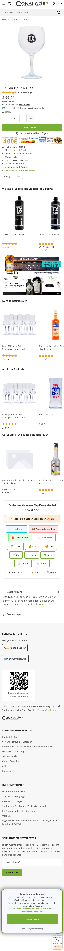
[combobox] (26, 12)
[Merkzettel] (10, 4)
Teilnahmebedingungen (14, 796)
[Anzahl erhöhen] (23, 118)
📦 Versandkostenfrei (43, 528)
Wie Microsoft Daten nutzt (32, 911)
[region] (32, 52)
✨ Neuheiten (16, 528)
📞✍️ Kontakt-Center (15, 647)
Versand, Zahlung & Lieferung (17, 741)
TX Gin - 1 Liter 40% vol (13, 234)
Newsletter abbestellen (13, 791)
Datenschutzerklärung (13, 751)
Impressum (8, 770)
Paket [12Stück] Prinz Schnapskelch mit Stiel (13, 347)
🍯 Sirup (32, 546)
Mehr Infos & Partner (21, 908)
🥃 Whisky (23, 563)
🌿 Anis (48, 554)
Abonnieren (12, 872)
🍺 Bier (35, 572)
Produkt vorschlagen (12, 801)
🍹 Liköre (15, 546)
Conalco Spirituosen (47, 709)
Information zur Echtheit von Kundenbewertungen (27, 746)
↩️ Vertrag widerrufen (15, 658)
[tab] (31, 598)
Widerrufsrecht (9, 756)
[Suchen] (58, 12)
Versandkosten (24, 104)
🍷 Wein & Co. (15, 572)
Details (57, 947)
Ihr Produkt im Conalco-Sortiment (19, 811)
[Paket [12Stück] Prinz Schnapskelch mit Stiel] (19, 325)
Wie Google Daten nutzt (41, 908)
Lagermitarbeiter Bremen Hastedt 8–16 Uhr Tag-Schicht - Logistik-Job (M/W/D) (30, 822)
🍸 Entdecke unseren (32, 518)
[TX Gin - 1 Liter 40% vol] (19, 213)
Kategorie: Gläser (12, 176)
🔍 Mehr (51, 572)
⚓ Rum (32, 554)
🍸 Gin (16, 554)
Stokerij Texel (19, 150)
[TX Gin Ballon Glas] (32, 52)
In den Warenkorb (32, 127)
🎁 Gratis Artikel (20, 537)
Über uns (6, 815)
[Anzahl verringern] (5, 118)
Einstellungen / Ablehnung (32, 928)
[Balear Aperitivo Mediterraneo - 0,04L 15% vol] (19, 459)
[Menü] (4, 4)
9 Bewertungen (25, 92)
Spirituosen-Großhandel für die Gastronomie (24, 806)
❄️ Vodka (41, 563)
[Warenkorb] (60, 4)
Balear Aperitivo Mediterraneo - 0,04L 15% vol (17, 481)
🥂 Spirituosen (44, 537)
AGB (4, 766)
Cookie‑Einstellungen (12, 761)
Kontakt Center (9, 737)
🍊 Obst (49, 546)
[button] (57, 936)
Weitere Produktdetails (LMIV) (20, 170)
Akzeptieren (32, 919)
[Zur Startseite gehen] (32, 3)
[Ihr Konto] (54, 4)
